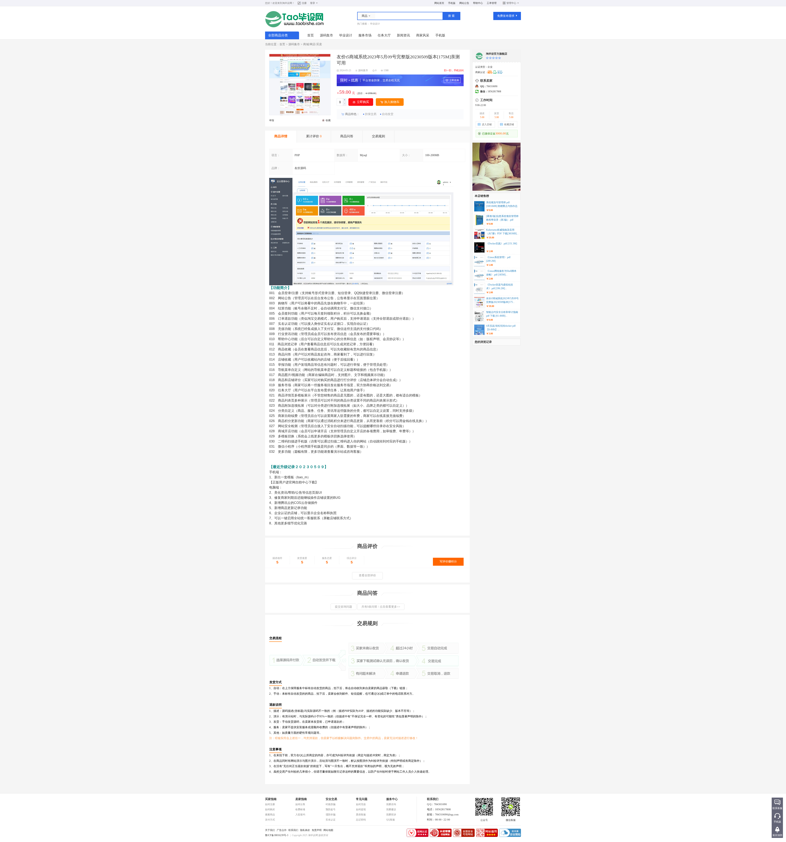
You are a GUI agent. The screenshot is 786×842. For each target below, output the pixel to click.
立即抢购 (454, 80)
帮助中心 (478, 3)
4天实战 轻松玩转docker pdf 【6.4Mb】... (501, 327)
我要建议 (391, 809)
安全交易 (331, 799)
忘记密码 (361, 819)
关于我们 (270, 830)
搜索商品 (270, 814)
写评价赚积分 (448, 561)
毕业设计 (375, 23)
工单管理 (492, 3)
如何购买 (270, 809)
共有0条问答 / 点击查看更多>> (380, 606)
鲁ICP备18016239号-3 (276, 835)
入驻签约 (300, 814)
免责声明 (317, 830)
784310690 (488, 86)
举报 (271, 120)
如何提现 (361, 809)
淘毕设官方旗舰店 (496, 53)
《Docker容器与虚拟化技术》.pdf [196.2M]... (499, 286)
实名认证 (330, 819)
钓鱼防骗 (330, 804)
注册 (304, 3)
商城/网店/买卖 (312, 44)
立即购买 (363, 102)
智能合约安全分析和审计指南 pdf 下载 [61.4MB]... (502, 314)
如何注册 (270, 804)
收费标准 (300, 809)
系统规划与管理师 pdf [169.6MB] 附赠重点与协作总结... (501, 204)
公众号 (484, 820)
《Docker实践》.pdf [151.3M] (501, 243)
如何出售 (300, 804)
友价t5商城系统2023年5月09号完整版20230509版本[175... (502, 300)
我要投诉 (391, 814)
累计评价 (314, 136)
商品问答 (346, 136)
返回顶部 (777, 835)
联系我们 (293, 830)
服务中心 (392, 799)
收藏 (328, 120)
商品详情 (280, 136)
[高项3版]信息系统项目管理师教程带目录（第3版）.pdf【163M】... (502, 218)
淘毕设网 (287, 3)
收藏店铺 (509, 124)
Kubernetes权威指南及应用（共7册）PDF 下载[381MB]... (502, 231)
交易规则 (378, 136)
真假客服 (361, 814)
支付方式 (270, 819)
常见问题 (361, 799)
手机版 (451, 3)
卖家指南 (301, 799)
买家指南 (271, 799)
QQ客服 (390, 819)
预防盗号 (330, 809)
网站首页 (439, 3)
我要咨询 (391, 804)
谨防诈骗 (330, 814)
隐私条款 (305, 830)
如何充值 (361, 804)
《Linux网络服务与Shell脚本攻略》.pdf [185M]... (501, 273)
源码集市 (326, 35)
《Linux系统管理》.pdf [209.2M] (498, 259)
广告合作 (282, 830)
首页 (310, 35)
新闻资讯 (403, 35)
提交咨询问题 (343, 606)
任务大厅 (384, 35)
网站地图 (328, 830)
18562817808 (490, 91)
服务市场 (365, 35)
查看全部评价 (367, 575)
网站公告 (464, 3)
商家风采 (422, 35)
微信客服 (511, 820)
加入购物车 (392, 102)
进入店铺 (487, 124)
